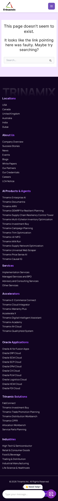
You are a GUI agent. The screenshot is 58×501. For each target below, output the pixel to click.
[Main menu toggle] (51, 6)
